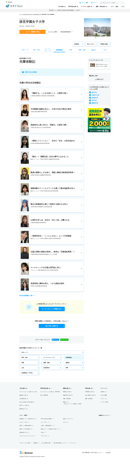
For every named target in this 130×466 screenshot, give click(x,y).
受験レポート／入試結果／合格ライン (50, 429)
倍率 (67, 367)
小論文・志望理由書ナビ (47, 425)
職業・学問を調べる (101, 6)
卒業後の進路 (104, 44)
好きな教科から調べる (90, 395)
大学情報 (24, 14)
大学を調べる (62, 6)
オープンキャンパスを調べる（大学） (28, 391)
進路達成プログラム (24, 432)
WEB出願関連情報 (65, 31)
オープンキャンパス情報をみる (52, 309)
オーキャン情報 (52, 31)
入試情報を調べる (23, 398)
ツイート (56, 339)
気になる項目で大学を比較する (26, 402)
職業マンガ (72, 403)
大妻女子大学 (95, 95)
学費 (22, 362)
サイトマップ (73, 443)
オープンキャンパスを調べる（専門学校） (50, 391)
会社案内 (108, 452)
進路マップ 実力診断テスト (25, 429)
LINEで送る (65, 339)
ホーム (20, 14)
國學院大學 (95, 103)
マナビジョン (14, 5)
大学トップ (24, 352)
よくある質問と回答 (45, 443)
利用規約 (35, 443)
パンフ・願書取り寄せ (32, 32)
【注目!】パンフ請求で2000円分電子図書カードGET (64, 10)
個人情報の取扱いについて (60, 443)
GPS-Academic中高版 (46, 418)
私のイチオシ (91, 44)
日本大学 (94, 100)
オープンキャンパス (49, 357)
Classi (42, 432)
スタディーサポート (24, 422)
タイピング (65, 422)
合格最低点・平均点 (27, 373)
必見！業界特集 (44, 395)
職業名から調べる (67, 391)
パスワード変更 (104, 402)
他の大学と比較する (51, 326)
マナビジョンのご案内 (24, 443)
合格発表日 (47, 367)
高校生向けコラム (23, 408)
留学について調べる (24, 405)
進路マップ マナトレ (68, 418)
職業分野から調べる (68, 395)
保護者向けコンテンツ (104, 415)
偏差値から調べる (23, 395)
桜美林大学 (95, 97)
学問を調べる (89, 388)
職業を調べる (67, 388)
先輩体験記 (69, 357)
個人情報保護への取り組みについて (92, 452)
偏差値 (67, 362)
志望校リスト (104, 391)
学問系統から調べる (90, 391)
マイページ (104, 388)
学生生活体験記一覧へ (26, 295)
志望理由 (76, 44)
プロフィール (104, 398)
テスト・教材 (114, 6)
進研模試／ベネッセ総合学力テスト (27, 418)
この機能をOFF (99, 79)
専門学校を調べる (73, 6)
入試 (22, 367)
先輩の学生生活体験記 (31, 72)
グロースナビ (44, 435)
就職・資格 (47, 362)
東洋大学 (94, 92)
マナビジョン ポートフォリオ (26, 435)
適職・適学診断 (67, 398)
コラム (123, 6)
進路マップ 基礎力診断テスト (26, 425)
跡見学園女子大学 (37, 14)
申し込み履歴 (104, 395)
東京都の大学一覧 (30, 14)
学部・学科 (24, 357)
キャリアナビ (44, 422)
